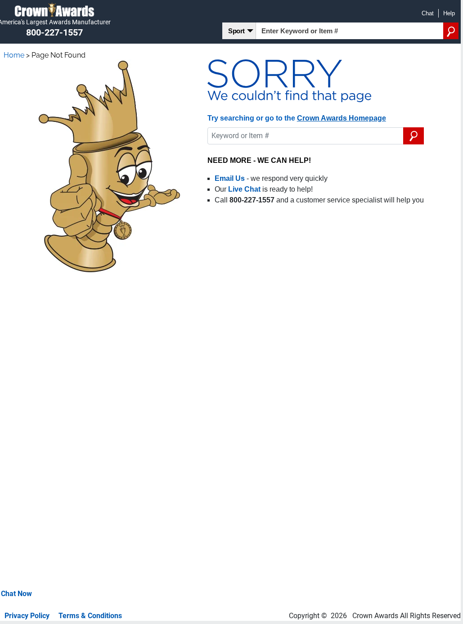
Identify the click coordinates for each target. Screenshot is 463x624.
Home (14, 55)
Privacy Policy (26, 615)
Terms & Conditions (90, 615)
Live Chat (244, 189)
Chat (428, 13)
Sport (236, 31)
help (449, 13)
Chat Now (16, 593)
